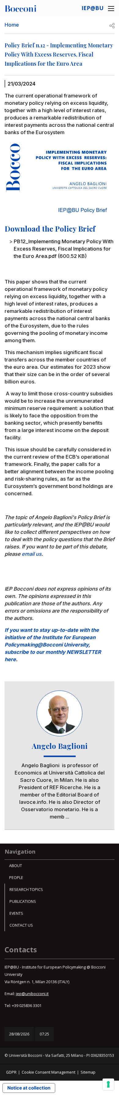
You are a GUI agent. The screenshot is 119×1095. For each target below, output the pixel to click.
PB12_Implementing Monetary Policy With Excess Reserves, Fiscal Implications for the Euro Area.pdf (64, 248)
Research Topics (26, 889)
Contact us (21, 925)
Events (16, 913)
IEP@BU (92, 8)
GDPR (11, 1072)
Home (12, 25)
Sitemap (88, 1072)
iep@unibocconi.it (32, 993)
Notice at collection (28, 1088)
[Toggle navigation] (111, 8)
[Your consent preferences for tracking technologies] (108, 1084)
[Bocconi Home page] (21, 8)
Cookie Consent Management (48, 1072)
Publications (22, 901)
